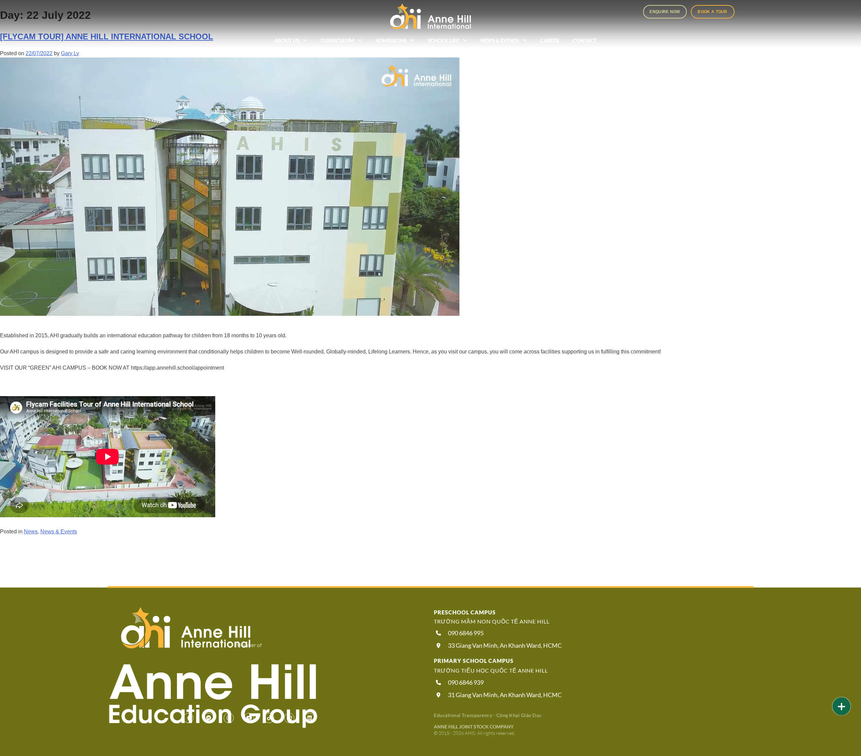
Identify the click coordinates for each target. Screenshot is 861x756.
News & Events (499, 40)
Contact (585, 40)
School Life (443, 40)
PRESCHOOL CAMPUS (465, 612)
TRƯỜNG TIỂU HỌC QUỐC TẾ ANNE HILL (491, 670)
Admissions (391, 40)
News (31, 531)
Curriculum (337, 40)
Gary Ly (70, 53)
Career (549, 40)
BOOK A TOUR (712, 11)
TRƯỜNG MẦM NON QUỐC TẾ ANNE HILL (492, 621)
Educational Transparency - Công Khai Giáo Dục (488, 715)
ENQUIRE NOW (664, 11)
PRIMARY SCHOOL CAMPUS (474, 660)
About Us (286, 40)
